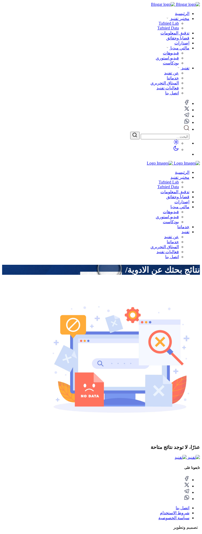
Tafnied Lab (169, 182)
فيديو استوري (167, 217)
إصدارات (181, 43)
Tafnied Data (168, 187)
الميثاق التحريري (164, 247)
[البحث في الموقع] (186, 129)
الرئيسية (182, 13)
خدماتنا (183, 227)
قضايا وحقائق (177, 38)
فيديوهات (171, 212)
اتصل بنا (172, 257)
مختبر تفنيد (179, 18)
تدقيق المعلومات (174, 33)
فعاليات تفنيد (167, 252)
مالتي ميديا (179, 48)
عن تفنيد (171, 237)
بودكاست (171, 222)
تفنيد (184, 68)
